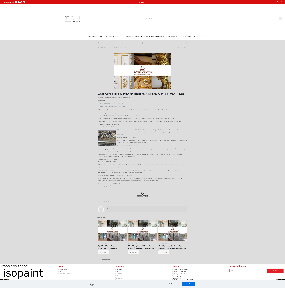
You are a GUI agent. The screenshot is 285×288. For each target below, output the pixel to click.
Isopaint (109, 47)
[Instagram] (19, 2)
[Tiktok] (21, 2)
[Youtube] (24, 2)
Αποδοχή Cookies (188, 284)
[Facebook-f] (16, 2)
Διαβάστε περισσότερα (175, 284)
